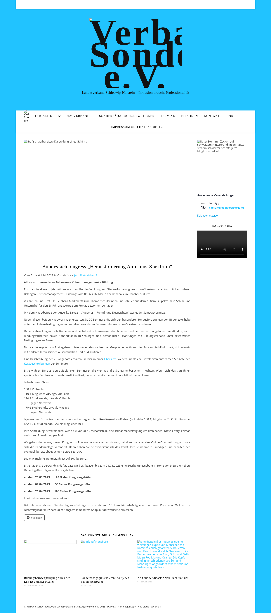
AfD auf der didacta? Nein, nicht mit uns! (163, 577)
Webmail (156, 606)
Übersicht (110, 359)
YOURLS (111, 606)
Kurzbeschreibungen (37, 363)
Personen (189, 115)
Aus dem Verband (74, 115)
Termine (167, 115)
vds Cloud (143, 606)
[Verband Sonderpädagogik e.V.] (135, 53)
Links (230, 115)
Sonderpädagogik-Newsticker (126, 115)
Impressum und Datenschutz (137, 127)
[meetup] (241, 4)
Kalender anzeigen (208, 215)
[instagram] (246, 4)
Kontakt (212, 115)
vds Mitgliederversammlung (226, 207)
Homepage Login (127, 606)
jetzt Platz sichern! (85, 275)
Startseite (42, 115)
